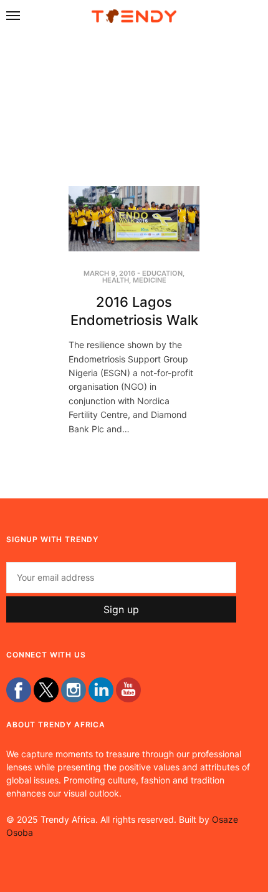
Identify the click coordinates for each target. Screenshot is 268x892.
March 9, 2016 (109, 273)
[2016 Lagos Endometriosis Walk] (134, 218)
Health (115, 280)
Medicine (149, 280)
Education (162, 273)
